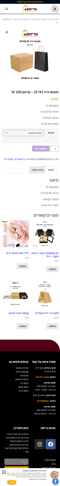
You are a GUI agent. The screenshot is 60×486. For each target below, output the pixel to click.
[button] (6, 32)
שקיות (44, 19)
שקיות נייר (35, 19)
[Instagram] (40, 444)
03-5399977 (43, 400)
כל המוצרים (20, 159)
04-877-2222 (42, 377)
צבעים (51, 132)
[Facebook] (50, 444)
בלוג (53, 464)
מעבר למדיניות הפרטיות (37, 479)
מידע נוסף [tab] (37, 169)
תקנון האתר (50, 459)
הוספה (52, 269)
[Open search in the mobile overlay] (6, 9)
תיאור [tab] (51, 169)
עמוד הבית (54, 19)
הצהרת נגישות (49, 467)
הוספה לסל (41, 148)
